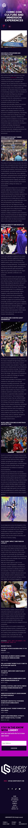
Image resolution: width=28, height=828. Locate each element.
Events (9, 641)
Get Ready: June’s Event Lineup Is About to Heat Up (13, 672)
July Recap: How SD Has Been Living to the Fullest (14, 649)
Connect (14, 803)
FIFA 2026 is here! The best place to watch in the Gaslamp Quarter (14, 664)
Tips (24, 641)
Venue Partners (5, 642)
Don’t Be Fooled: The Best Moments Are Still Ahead (13, 709)
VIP (15, 642)
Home (14, 796)
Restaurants (19, 641)
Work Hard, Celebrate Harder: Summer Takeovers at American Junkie (13, 657)
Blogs (14, 805)
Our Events (15, 798)
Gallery (15, 801)
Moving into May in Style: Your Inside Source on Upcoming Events (12, 702)
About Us (14, 807)
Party (13, 641)
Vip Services (14, 800)
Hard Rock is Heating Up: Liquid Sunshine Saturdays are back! (13, 694)
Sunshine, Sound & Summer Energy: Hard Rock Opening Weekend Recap (13, 679)
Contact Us (14, 809)
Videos (12, 642)
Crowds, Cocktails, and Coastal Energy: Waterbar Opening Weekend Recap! (14, 687)
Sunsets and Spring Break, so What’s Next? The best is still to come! (12, 717)
